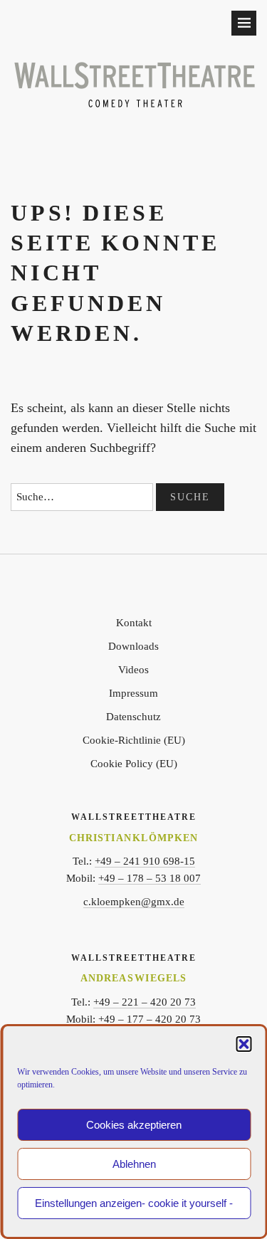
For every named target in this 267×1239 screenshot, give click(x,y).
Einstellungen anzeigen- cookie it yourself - (134, 1203)
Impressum (133, 693)
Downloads (133, 646)
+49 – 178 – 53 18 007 (149, 878)
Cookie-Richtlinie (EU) (134, 740)
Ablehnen (134, 1164)
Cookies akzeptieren (134, 1125)
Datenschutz (133, 716)
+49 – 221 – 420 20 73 (144, 1002)
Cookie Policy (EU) (133, 763)
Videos (133, 669)
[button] (243, 1044)
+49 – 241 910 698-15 (145, 861)
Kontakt (134, 622)
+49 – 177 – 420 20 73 (149, 1019)
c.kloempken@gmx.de (133, 901)
